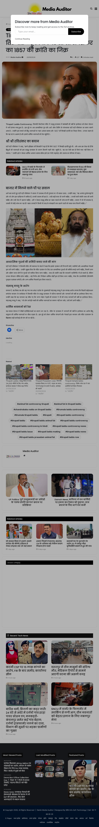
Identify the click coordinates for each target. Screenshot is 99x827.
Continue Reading (22, 39)
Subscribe (76, 31)
